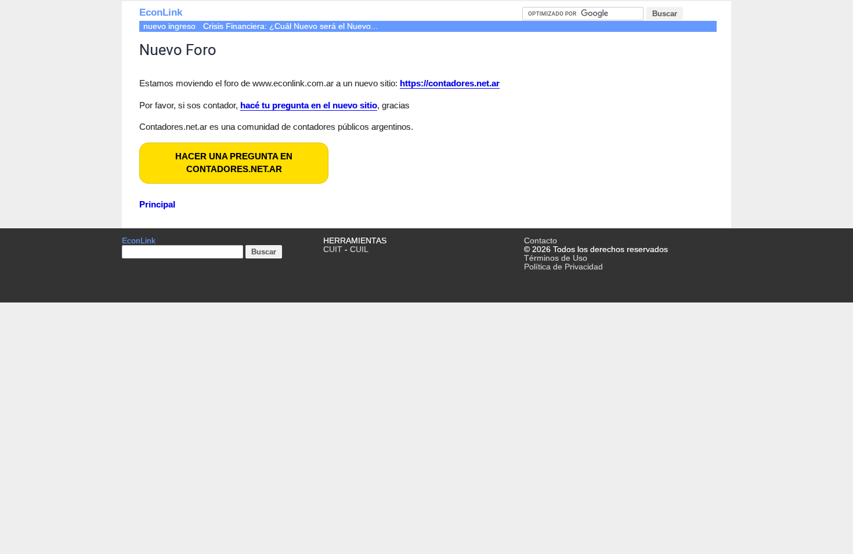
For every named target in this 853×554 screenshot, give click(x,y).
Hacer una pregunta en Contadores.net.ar (233, 162)
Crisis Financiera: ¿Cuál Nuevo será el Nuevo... (290, 26)
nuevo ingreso (169, 26)
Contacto (540, 240)
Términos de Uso (555, 258)
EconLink (160, 12)
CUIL (359, 249)
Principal (157, 204)
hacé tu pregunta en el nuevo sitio (308, 105)
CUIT (332, 249)
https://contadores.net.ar (450, 83)
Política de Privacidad (563, 267)
